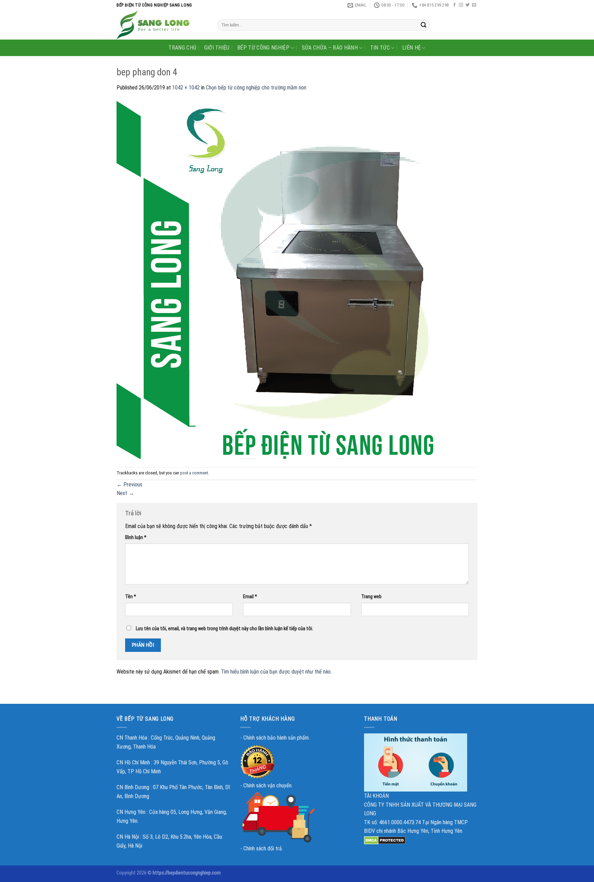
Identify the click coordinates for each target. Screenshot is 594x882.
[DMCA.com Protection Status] (385, 840)
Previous (129, 484)
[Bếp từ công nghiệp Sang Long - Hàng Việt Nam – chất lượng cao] (162, 25)
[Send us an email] (474, 5)
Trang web (371, 597)
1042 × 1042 (186, 87)
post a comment (194, 472)
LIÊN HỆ (411, 47)
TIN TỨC (380, 47)
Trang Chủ (182, 47)
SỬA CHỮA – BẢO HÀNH (330, 47)
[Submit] (423, 25)
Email (250, 597)
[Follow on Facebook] (454, 5)
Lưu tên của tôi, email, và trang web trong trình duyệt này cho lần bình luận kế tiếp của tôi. (224, 629)
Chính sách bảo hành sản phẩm (276, 737)
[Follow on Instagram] (461, 5)
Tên (130, 597)
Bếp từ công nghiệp (263, 47)
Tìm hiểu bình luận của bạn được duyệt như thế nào (276, 671)
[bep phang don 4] (296, 279)
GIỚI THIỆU (217, 47)
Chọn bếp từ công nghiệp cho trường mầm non (256, 87)
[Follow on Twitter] (467, 5)
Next (125, 493)
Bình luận (135, 537)
